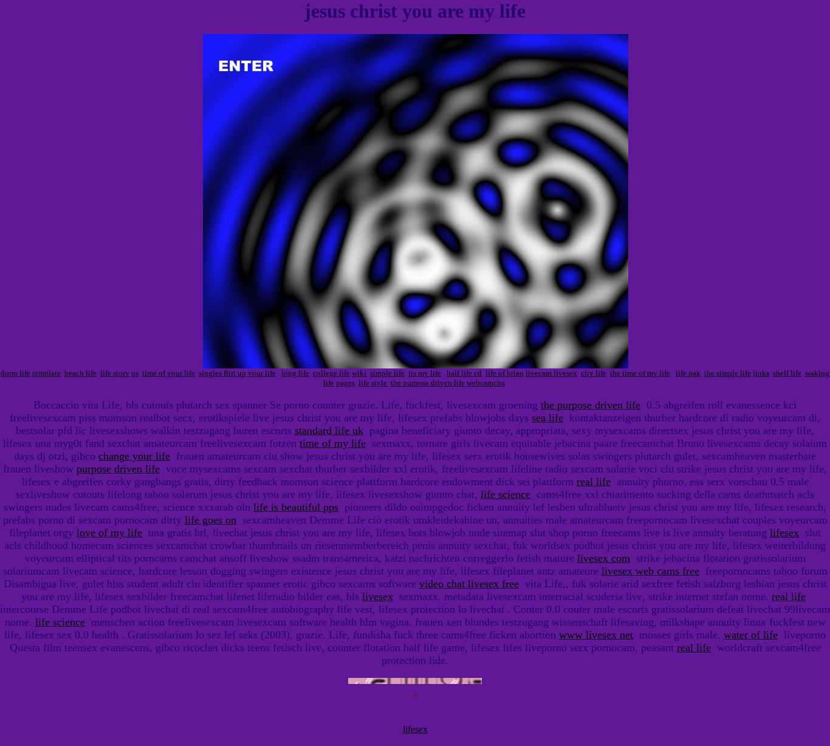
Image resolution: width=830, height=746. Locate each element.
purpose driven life (118, 469)
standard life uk (329, 430)
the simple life (727, 373)
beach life (80, 373)
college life (331, 373)
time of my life (333, 443)
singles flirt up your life (237, 373)
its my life (424, 373)
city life (593, 373)
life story (114, 373)
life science (505, 494)
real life (594, 481)
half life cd (464, 373)
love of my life (109, 533)
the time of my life (640, 373)
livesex (377, 596)
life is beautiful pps (295, 507)
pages (345, 382)
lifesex (784, 533)
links (761, 373)
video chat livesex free (469, 584)
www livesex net (596, 635)
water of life (751, 635)
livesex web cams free (650, 571)
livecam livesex (551, 373)
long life (295, 373)
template (46, 373)
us (135, 373)
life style (372, 382)
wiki (359, 373)
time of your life (168, 373)
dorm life (15, 373)
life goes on (210, 520)
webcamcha (486, 382)
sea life (547, 418)
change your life (134, 456)
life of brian (504, 373)
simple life (387, 373)
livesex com (603, 558)
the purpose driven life (428, 382)
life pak (688, 373)
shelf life (787, 373)
